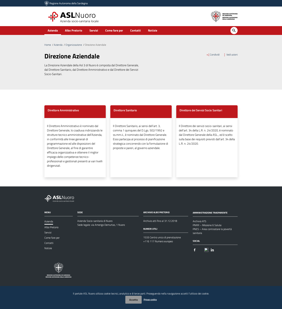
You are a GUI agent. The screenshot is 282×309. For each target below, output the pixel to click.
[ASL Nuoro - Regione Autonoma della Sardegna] (61, 198)
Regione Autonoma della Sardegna (68, 3)
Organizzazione (73, 45)
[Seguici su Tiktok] (206, 249)
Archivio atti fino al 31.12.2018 (160, 221)
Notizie (152, 30)
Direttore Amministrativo (63, 110)
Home (47, 45)
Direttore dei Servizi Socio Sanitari (201, 110)
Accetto (133, 300)
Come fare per (114, 30)
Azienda (53, 30)
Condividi (214, 54)
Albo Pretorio (73, 30)
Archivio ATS (199, 221)
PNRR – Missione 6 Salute (207, 225)
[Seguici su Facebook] (195, 249)
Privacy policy (150, 299)
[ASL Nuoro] (46, 3)
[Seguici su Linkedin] (212, 249)
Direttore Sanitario (125, 110)
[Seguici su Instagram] (201, 249)
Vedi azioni (232, 54)
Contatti (135, 30)
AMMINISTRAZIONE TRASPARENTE (210, 212)
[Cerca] (234, 30)
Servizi (93, 30)
